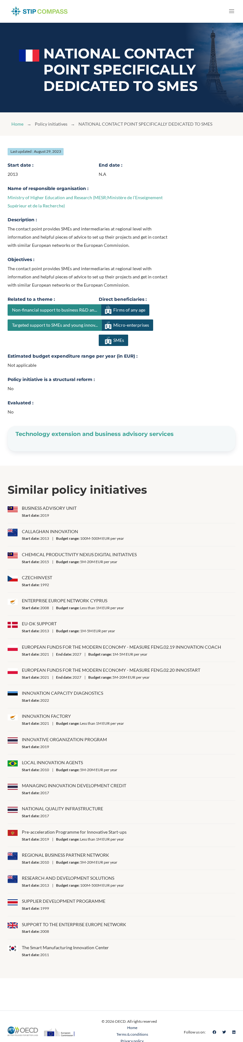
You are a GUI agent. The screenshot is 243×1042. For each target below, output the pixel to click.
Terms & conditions (132, 1034)
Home (17, 124)
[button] (231, 11)
